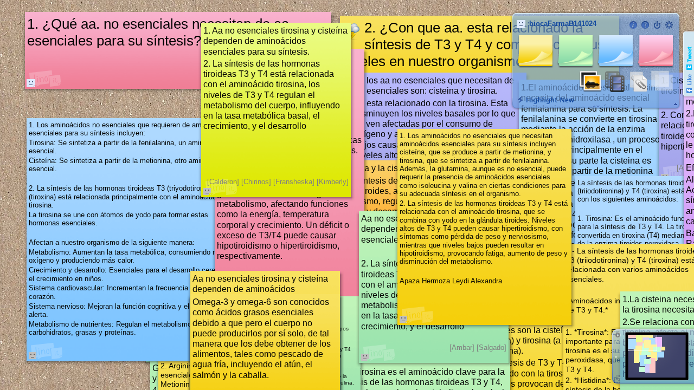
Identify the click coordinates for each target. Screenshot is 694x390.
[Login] (657, 25)
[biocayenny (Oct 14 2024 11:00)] (31, 83)
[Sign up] (669, 25)
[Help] (645, 25)
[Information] (633, 25)
